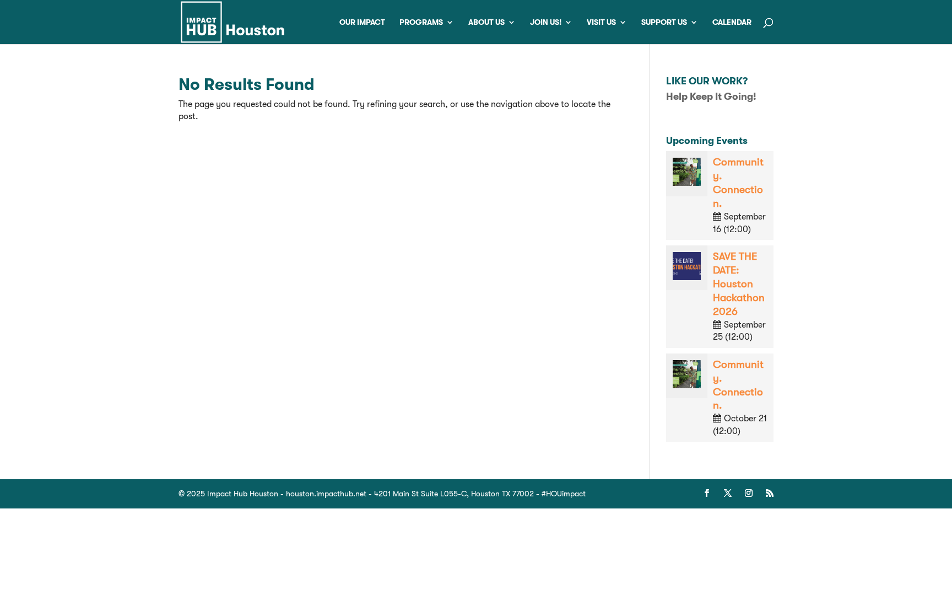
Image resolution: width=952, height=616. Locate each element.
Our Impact (362, 22)
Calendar (731, 22)
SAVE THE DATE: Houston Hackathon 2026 (739, 284)
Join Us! (545, 22)
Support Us (664, 22)
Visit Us (601, 22)
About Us (486, 22)
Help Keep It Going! (711, 96)
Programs (421, 22)
